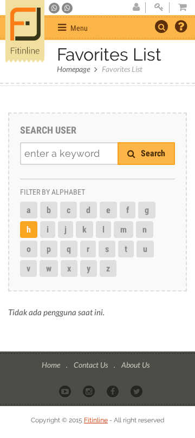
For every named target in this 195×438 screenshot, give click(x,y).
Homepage (73, 69)
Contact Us (91, 364)
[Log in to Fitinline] (159, 7)
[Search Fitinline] (161, 26)
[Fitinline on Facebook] (113, 391)
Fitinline (96, 420)
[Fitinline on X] (137, 391)
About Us (135, 364)
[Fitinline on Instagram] (89, 391)
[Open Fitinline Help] (181, 27)
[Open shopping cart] (179, 7)
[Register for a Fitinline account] (136, 7)
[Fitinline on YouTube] (66, 391)
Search (152, 153)
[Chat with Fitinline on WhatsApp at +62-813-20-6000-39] (67, 8)
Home (52, 364)
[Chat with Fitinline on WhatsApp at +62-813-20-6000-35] (55, 8)
